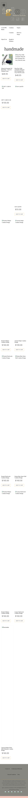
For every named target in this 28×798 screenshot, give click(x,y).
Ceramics (11, 32)
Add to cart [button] (6, 78)
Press (19, 774)
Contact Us (7, 768)
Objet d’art (4, 39)
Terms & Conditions (11, 774)
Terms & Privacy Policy (14, 789)
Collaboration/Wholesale (16, 768)
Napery (18, 27)
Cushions (11, 27)
